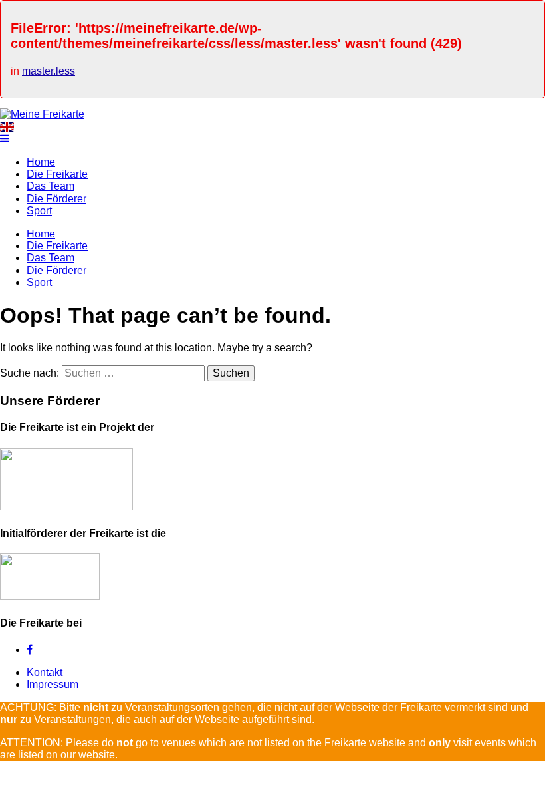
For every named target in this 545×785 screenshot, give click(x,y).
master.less (48, 71)
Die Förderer (56, 198)
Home (41, 162)
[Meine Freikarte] (42, 114)
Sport (39, 210)
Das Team (50, 186)
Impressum (52, 684)
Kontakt (44, 672)
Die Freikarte (57, 174)
